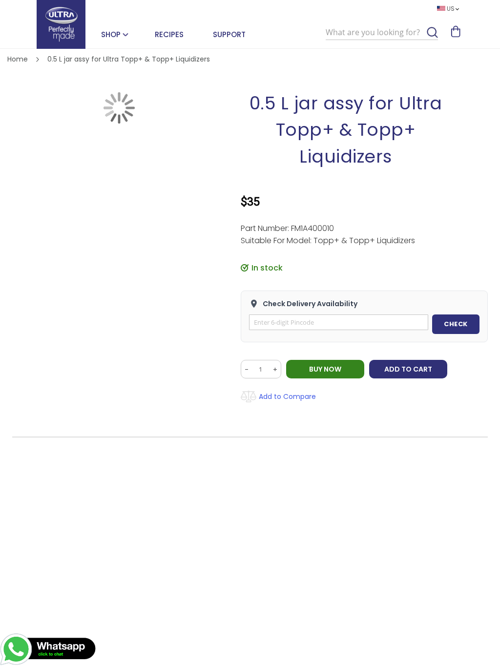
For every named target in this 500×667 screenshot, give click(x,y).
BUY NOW (325, 369)
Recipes (169, 34)
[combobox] (382, 32)
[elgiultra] (61, 24)
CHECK (456, 324)
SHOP (111, 34)
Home (17, 59)
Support (229, 34)
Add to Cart (408, 369)
